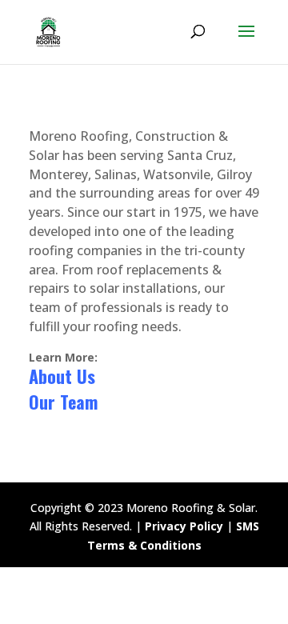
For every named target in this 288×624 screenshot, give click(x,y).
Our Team (63, 401)
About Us (62, 376)
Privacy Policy (184, 526)
